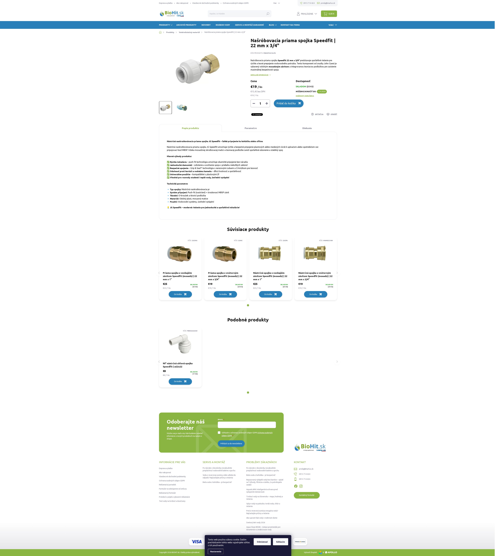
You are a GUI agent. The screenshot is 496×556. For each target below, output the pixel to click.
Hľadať (268, 14)
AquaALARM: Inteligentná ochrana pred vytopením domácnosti (262, 490)
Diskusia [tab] (307, 128)
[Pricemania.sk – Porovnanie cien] (300, 542)
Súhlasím (280, 541)
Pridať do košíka (286, 103)
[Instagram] (301, 486)
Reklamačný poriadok (167, 485)
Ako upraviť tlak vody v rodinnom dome (261, 518)
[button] (248, 305)
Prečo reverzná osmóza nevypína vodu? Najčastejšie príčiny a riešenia (262, 512)
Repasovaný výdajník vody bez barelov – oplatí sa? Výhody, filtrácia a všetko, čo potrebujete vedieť (264, 482)
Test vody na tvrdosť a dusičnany (172, 501)
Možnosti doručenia (305, 96)
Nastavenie (215, 551)
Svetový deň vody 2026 (255, 522)
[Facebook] (296, 486)
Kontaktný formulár (306, 495)
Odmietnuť (262, 541)
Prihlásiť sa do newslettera (231, 444)
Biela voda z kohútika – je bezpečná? (217, 482)
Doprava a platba (165, 3)
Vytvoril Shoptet (310, 552)
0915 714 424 (304, 474)
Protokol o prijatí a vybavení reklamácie (174, 497)
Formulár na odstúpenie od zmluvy (173, 489)
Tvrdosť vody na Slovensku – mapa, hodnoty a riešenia (264, 498)
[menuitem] (166, 25)
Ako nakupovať (182, 3)
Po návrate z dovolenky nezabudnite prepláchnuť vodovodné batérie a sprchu (219, 469)
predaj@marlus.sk (306, 469)
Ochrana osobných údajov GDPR (236, 3)
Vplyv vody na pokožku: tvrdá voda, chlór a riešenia (263, 505)
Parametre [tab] (251, 128)
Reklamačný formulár (167, 493)
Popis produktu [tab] (190, 128)
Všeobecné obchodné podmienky (205, 3)
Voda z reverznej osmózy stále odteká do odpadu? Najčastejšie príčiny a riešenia (219, 476)
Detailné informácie (259, 75)
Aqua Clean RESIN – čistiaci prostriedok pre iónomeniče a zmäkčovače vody (263, 528)
